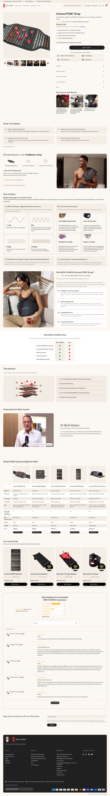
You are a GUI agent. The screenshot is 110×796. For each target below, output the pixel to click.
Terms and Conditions (101, 721)
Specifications (60, 71)
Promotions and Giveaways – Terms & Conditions (66, 763)
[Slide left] (5, 63)
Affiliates (59, 768)
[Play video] (62, 101)
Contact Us (59, 773)
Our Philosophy (35, 765)
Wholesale (59, 766)
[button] (18, 5)
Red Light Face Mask (90, 574)
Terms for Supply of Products (64, 754)
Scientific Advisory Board (37, 754)
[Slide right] (48, 63)
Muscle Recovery (9, 756)
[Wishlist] (103, 5)
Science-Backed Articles (37, 756)
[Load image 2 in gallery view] (17, 63)
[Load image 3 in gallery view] (36, 63)
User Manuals (34, 760)
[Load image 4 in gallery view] (43, 63)
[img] (70, 634)
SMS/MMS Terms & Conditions (65, 758)
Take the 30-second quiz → (73, 5)
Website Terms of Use (62, 756)
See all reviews (45, 616)
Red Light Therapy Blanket (67, 574)
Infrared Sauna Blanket (39, 574)
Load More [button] (55, 703)
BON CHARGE (95, 794)
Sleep (6, 758)
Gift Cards (7, 763)
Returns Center (61, 775)
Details (58, 66)
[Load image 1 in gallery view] (10, 63)
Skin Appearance (9, 754)
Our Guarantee (60, 82)
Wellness (7, 760)
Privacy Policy (91, 721)
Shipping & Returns (62, 770)
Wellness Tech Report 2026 (38, 758)
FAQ (57, 87)
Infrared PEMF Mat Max (13, 574)
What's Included (61, 76)
